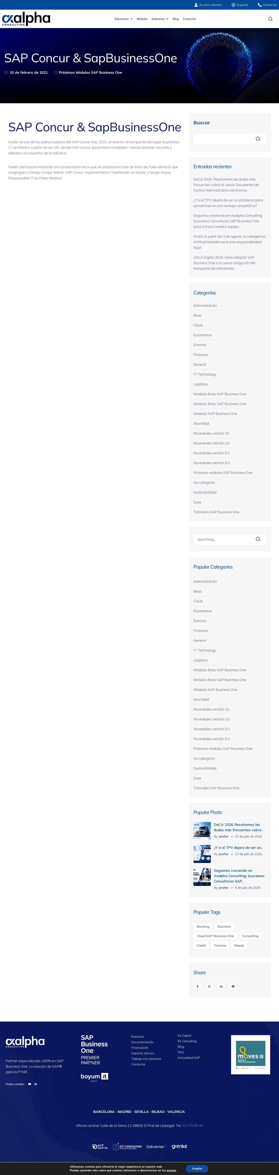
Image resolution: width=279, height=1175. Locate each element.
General (199, 364)
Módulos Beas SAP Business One (219, 394)
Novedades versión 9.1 (211, 453)
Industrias (158, 19)
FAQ (181, 1052)
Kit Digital (184, 1036)
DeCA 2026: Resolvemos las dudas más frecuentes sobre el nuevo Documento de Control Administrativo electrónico (226, 184)
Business (224, 926)
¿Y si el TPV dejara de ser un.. (238, 847)
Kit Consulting (187, 1041)
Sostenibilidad (204, 492)
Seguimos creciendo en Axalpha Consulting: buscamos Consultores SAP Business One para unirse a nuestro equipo (227, 221)
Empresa (137, 1037)
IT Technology (204, 374)
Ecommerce (202, 335)
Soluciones (122, 19)
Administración (205, 305)
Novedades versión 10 (211, 433)
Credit (201, 945)
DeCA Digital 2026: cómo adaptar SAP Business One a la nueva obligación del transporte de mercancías (224, 262)
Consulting (250, 936)
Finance (220, 945)
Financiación (139, 1048)
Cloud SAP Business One (215, 936)
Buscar (201, 122)
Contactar (189, 19)
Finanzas (200, 354)
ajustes (171, 1170)
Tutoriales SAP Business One (216, 512)
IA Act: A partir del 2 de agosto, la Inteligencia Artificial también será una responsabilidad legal (229, 242)
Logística (200, 384)
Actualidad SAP (189, 1058)
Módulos (142, 19)
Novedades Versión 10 (211, 443)
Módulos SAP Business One (215, 413)
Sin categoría (203, 482)
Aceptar (197, 1168)
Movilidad (201, 423)
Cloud (197, 325)
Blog (176, 19)
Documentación (142, 1042)
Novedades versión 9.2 (211, 463)
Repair (239, 945)
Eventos (199, 345)
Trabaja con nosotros (146, 1059)
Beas (197, 315)
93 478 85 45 (192, 1125)
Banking (203, 926)
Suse (197, 502)
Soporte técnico (142, 1053)
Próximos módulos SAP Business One (90, 72)
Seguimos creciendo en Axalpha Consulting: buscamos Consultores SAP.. (239, 875)
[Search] (258, 539)
